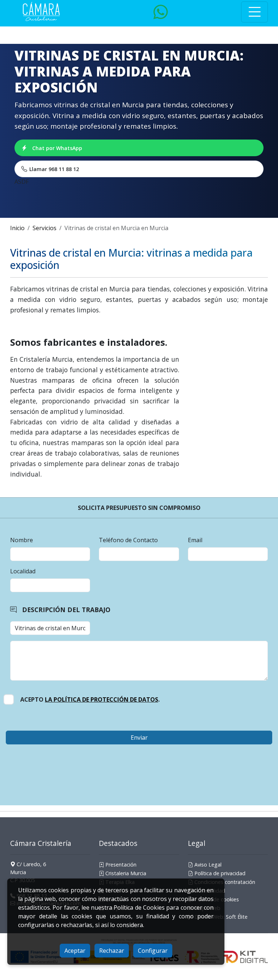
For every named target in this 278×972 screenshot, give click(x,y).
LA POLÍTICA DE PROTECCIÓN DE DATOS (101, 699)
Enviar (139, 738)
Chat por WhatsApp (57, 148)
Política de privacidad (219, 873)
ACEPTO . (90, 699)
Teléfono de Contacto (128, 540)
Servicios (44, 228)
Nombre (21, 540)
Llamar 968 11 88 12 (54, 169)
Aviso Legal (207, 864)
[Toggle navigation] (254, 11)
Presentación (120, 864)
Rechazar (111, 951)
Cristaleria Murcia (125, 873)
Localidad (22, 571)
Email (195, 540)
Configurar (153, 951)
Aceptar (74, 951)
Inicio (17, 228)
